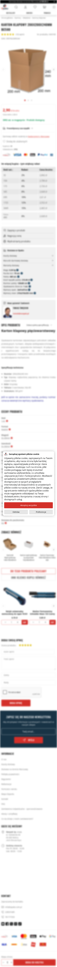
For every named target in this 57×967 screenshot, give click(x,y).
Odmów (16, 512)
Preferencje (41, 512)
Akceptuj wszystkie (28, 505)
